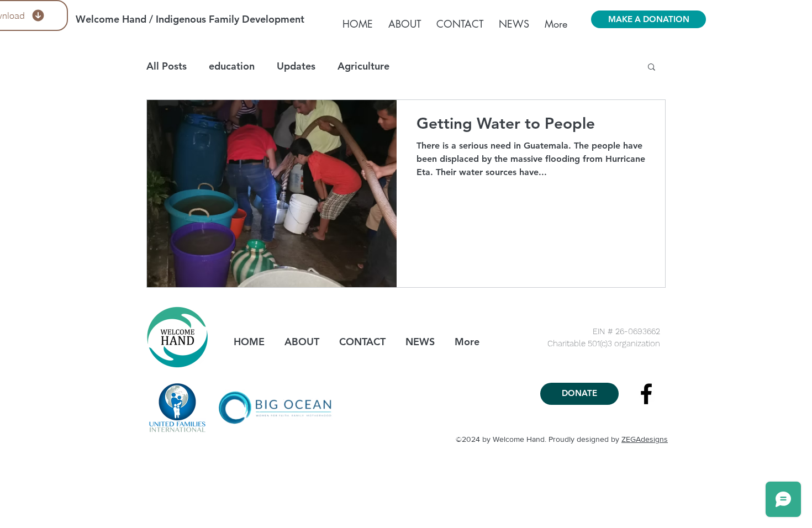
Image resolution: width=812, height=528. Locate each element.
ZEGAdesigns (644, 439)
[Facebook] (646, 394)
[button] (651, 67)
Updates (296, 66)
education (232, 66)
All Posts (166, 66)
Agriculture (363, 66)
